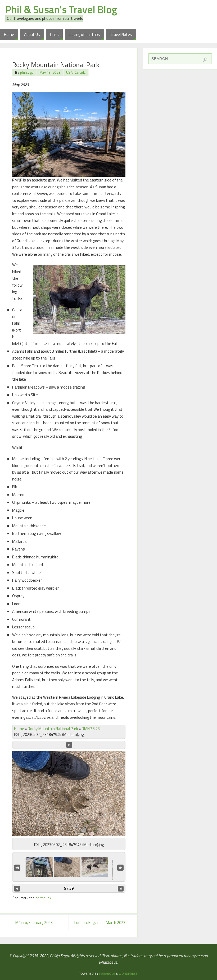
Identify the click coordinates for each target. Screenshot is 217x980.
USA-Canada (76, 72)
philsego (27, 72)
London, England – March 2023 (99, 926)
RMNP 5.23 (91, 729)
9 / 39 (69, 888)
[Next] (121, 888)
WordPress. (128, 973)
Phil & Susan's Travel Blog (61, 9)
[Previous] (17, 888)
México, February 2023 (32, 923)
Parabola (107, 973)
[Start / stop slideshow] (69, 745)
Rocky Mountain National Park (53, 729)
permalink (43, 897)
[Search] (205, 59)
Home (19, 729)
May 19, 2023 (50, 72)
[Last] (120, 867)
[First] (17, 867)
